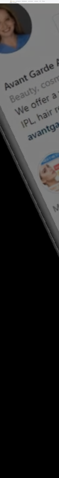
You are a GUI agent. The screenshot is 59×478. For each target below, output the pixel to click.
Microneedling (14, 2)
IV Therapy (43, 1)
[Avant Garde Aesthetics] (11, 1)
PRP (40, 1)
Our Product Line (18, 1)
